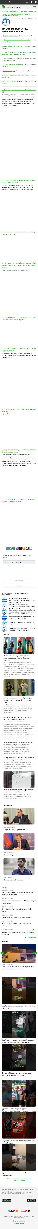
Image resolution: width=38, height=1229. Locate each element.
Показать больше (19, 1180)
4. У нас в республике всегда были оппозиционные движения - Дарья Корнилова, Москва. (19, 265)
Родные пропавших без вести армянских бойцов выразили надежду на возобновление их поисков (18, 719)
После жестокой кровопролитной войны (17, 40)
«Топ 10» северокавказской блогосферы (16, 15)
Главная (4, 14)
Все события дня (30, 937)
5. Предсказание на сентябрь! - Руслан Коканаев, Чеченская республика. (19, 318)
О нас (3, 1196)
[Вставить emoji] (21, 562)
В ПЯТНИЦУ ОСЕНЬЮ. (9, 81)
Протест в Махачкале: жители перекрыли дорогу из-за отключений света (16, 1074)
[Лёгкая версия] (9, 2)
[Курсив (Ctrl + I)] (9, 562)
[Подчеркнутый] (12, 562)
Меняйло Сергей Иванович (13, 855)
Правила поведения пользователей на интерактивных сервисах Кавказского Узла (19, 1217)
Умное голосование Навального (13, 46)
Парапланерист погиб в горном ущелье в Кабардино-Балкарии (16, 924)
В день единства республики (13, 64)
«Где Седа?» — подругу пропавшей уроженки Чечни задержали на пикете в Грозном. (18, 1041)
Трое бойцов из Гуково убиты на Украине (16, 917)
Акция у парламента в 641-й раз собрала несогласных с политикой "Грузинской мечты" (18, 700)
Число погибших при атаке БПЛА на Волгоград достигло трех (19, 902)
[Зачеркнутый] (16, 562)
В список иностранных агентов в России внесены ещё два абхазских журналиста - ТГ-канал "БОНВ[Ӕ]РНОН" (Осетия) (22, 612)
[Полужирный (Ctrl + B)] (5, 562)
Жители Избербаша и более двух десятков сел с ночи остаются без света (19, 790)
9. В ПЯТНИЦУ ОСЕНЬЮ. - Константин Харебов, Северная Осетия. (19, 500)
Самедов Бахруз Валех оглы (13, 880)
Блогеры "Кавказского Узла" (15, 14)
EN (5, 2)
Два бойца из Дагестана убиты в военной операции (16, 910)
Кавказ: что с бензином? (10, 11)
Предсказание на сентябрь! (13, 58)
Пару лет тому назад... (10, 75)
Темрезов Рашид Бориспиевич (14, 829)
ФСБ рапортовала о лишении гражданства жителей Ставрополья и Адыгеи (19, 758)
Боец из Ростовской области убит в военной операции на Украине (17, 893)
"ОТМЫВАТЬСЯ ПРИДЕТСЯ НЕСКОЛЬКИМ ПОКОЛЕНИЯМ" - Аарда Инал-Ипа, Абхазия (22, 600)
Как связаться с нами (16, 1196)
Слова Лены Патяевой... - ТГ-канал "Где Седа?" (21, 623)
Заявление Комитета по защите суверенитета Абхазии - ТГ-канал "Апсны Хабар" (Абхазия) (22, 606)
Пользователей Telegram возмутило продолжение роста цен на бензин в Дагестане (16, 657)
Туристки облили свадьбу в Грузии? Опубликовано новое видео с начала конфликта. (19, 1109)
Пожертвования (32, 1196)
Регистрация (19, 581)
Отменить (19, 586)
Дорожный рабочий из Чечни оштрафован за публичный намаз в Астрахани (18, 967)
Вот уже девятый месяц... (10, 36)
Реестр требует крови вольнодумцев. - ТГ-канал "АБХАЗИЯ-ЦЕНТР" (22, 618)
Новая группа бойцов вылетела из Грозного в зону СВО (18, 933)
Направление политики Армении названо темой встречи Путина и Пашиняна (18, 743)
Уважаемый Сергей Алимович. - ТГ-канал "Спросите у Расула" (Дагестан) (22, 629)
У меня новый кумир (9, 71)
